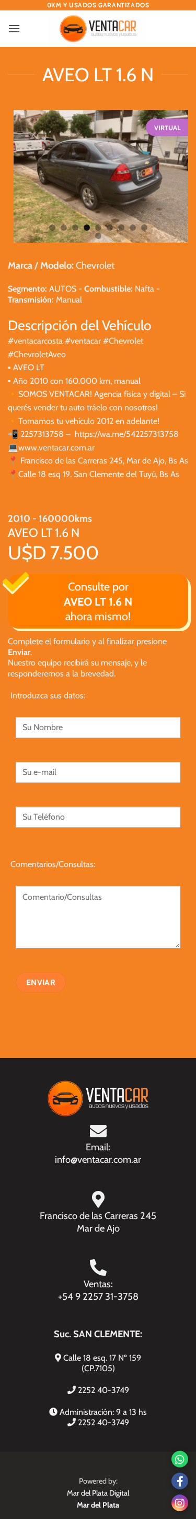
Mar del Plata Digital (98, 1493)
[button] (14, 28)
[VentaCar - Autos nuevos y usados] (98, 28)
